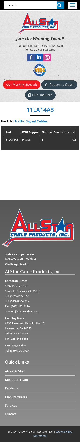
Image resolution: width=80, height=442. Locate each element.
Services (11, 405)
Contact (10, 414)
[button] (31, 57)
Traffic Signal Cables (31, 121)
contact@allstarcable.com (21, 311)
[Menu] (72, 5)
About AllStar (14, 371)
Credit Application (17, 264)
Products (11, 388)
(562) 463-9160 (19, 296)
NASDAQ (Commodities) (20, 258)
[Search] (60, 5)
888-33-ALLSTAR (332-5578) (45, 46)
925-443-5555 (19, 333)
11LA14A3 (12, 139)
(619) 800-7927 (19, 301)
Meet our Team (16, 380)
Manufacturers (16, 397)
